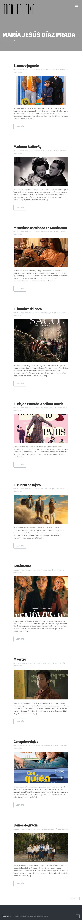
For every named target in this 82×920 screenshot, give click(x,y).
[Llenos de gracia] (41, 847)
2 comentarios (63, 829)
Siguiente (74, 898)
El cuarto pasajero (27, 485)
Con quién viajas (25, 741)
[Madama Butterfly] (41, 171)
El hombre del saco (27, 309)
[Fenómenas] (41, 596)
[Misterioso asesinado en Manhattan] (41, 252)
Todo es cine (6, 916)
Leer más (20, 126)
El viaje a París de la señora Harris (38, 403)
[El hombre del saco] (41, 340)
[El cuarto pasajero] (41, 509)
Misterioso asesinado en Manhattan (40, 227)
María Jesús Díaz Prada (32, 70)
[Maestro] (41, 684)
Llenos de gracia (25, 825)
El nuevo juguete (26, 65)
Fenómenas (22, 566)
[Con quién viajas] (41, 767)
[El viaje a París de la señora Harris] (41, 428)
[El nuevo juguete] (41, 90)
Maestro (19, 659)
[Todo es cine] (19, 9)
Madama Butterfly (27, 146)
